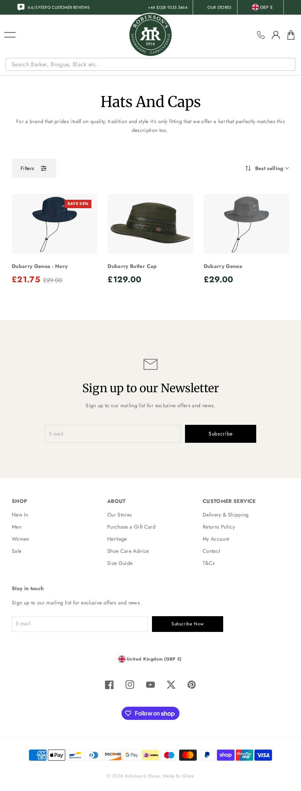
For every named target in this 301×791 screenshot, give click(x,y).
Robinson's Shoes (142, 776)
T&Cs (209, 563)
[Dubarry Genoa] (246, 224)
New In (20, 514)
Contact (211, 551)
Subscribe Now (187, 624)
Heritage (117, 538)
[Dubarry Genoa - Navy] (54, 224)
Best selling (269, 168)
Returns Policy (219, 526)
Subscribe (220, 433)
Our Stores (119, 514)
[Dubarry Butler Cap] (150, 224)
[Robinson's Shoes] (150, 35)
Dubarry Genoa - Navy (40, 266)
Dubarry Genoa (223, 266)
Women (20, 538)
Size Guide (120, 563)
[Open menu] (10, 34)
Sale (16, 551)
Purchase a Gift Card (131, 526)
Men (16, 526)
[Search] (291, 64)
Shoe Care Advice (128, 551)
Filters (27, 168)
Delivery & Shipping (226, 514)
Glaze (188, 776)
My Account (216, 538)
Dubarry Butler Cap (132, 266)
